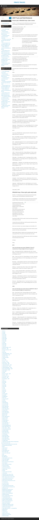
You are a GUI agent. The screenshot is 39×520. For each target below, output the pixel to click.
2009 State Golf (4, 509)
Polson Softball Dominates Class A (7, 478)
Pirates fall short (4, 447)
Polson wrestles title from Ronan (7, 495)
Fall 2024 (3, 333)
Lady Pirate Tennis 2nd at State (7, 479)
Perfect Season (4, 449)
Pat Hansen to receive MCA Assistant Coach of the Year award (6, 40)
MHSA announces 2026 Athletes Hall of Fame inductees (5, 64)
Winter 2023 (4, 337)
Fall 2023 (3, 332)
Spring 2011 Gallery (5, 435)
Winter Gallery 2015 (5, 406)
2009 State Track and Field (6, 514)
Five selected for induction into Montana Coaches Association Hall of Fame (6, 55)
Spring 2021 (4, 346)
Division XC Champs (5, 465)
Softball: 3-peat (4, 469)
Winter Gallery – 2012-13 (6, 427)
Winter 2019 (4, 382)
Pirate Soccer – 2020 (5, 362)
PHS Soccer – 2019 (5, 377)
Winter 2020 (4, 371)
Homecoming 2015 (5, 398)
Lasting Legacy (4, 473)
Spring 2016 (4, 395)
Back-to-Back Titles (5, 451)
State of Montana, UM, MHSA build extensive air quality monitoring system (5, 52)
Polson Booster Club (5, 23)
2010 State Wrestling (5, 494)
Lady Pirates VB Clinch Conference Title (8, 486)
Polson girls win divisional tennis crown (8, 480)
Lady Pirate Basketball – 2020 (7, 367)
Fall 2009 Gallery (5, 440)
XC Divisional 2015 (5, 403)
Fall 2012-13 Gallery (5, 430)
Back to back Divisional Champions (8, 461)
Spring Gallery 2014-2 (5, 412)
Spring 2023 (4, 334)
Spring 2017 (4, 390)
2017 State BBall (4, 393)
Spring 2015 (4, 401)
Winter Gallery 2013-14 (5, 416)
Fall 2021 (3, 351)
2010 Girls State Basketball (6, 491)
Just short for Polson (5, 483)
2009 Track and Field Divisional (7, 500)
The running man (5, 481)
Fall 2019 (3, 372)
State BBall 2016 (4, 396)
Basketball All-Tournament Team (7, 489)
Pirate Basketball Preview (6, 496)
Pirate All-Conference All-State (7, 499)
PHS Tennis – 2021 (5, 348)
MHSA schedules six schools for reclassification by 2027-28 (6, 48)
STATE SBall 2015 (5, 402)
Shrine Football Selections (6, 501)
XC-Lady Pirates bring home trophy (7, 485)
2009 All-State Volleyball (6, 506)
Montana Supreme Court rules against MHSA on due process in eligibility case (5, 44)
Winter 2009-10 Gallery (6, 439)
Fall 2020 (3, 358)
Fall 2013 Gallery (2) (5, 420)
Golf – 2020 (4, 359)
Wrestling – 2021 (5, 356)
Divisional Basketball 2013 (6, 425)
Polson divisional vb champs (6, 464)
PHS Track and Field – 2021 (6, 349)
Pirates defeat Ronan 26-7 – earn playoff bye (9, 508)
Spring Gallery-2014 (5, 411)
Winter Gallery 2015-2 (5, 408)
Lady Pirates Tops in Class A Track (7, 474)
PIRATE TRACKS (19, 2)
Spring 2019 (4, 381)
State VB (3, 470)
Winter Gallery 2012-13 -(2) (6, 426)
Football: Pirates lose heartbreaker (7, 505)
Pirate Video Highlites (5, 459)
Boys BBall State (4, 456)
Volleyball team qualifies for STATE (7, 504)
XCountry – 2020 (5, 361)
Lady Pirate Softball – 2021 (6, 347)
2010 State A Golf (5, 488)
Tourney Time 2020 (5, 357)
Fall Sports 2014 (4, 410)
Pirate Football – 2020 (5, 363)
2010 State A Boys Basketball (7, 490)
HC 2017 (3, 387)
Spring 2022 (4, 343)
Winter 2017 (4, 391)
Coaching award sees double (7, 471)
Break (3, 454)
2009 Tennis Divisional (6, 513)
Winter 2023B (4, 338)
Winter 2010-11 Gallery (5, 436)
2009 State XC (4, 510)
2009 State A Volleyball (6, 503)
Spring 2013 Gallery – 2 (6, 422)
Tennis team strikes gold (6, 452)
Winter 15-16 (4, 397)
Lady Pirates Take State (6, 466)
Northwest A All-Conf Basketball (7, 493)
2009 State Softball (5, 515)
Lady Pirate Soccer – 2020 (6, 366)
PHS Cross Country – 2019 (6, 373)
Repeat (3, 446)
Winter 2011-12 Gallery (5, 432)
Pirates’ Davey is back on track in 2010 (8, 476)
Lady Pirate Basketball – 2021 (7, 353)
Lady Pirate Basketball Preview (7, 498)
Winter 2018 (4, 386)
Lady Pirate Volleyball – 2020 (7, 364)
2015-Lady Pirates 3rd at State (7, 445)
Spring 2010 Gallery (5, 437)
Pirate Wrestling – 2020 (6, 369)
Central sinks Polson (5, 484)
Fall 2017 (3, 388)
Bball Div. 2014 (4, 415)
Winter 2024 (4, 339)
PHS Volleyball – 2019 (5, 378)
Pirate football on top (5, 450)
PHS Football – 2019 (5, 376)
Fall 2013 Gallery (4, 421)
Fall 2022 (3, 342)
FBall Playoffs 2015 (5, 407)
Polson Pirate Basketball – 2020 (7, 368)
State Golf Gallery (5, 417)
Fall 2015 (3, 400)
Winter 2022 (4, 344)
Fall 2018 (3, 383)
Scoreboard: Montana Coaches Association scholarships (5, 36)
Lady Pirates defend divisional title (7, 475)
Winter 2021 (4, 352)
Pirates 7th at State (5, 460)
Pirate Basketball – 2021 (6, 354)
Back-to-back (4, 455)
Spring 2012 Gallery (5, 431)
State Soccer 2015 (5, 405)
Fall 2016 (3, 392)
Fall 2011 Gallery (4, 434)
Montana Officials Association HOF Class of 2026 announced (5, 33)
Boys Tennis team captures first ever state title (9, 444)
